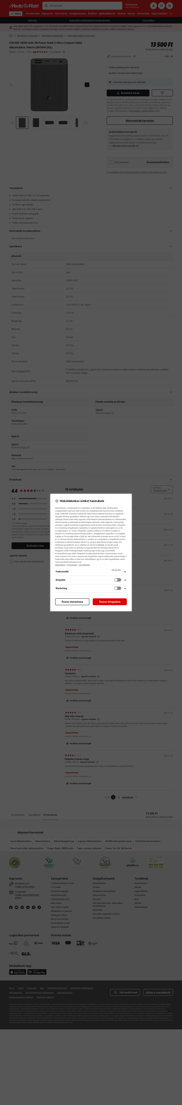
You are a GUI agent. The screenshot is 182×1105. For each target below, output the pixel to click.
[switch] (117, 580)
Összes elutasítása (72, 601)
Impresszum (72, 565)
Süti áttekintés (84, 565)
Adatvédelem (60, 565)
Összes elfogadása (109, 601)
